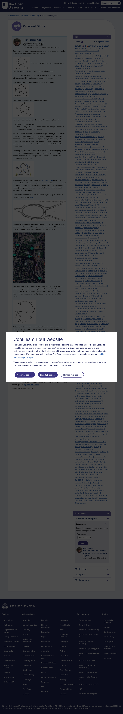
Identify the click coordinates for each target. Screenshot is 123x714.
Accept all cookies (25, 375)
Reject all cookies (47, 375)
